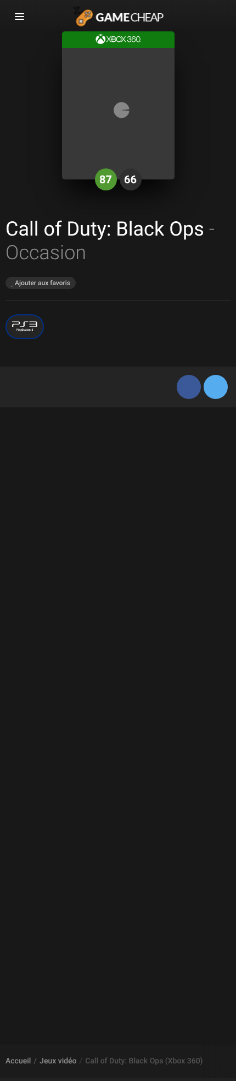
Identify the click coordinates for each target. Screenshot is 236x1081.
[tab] (17, 383)
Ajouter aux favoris (41, 283)
